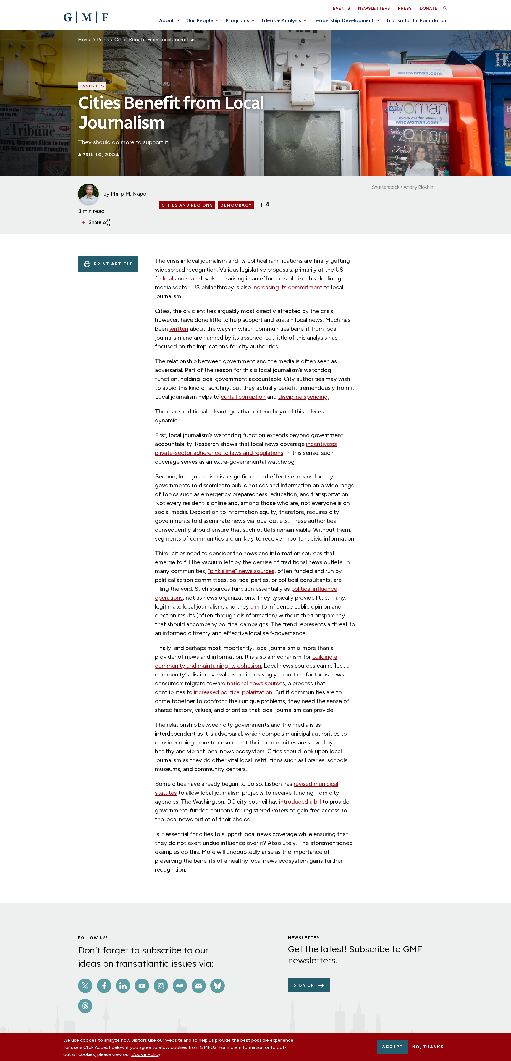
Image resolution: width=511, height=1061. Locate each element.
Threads (85, 1006)
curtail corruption (243, 396)
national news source (254, 683)
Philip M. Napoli (130, 193)
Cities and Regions (187, 205)
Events (341, 8)
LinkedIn (123, 986)
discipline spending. (303, 396)
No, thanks (428, 1046)
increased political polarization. (234, 692)
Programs (237, 20)
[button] (445, 8)
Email (199, 986)
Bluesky (217, 986)
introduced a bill (300, 801)
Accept (392, 1046)
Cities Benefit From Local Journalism (155, 40)
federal (164, 278)
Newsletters (374, 8)
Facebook (104, 986)
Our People (199, 20)
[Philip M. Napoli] (88, 194)
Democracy (236, 205)
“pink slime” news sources (241, 571)
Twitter (85, 986)
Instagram (161, 986)
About (166, 20)
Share (94, 222)
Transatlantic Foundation (417, 20)
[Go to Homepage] (85, 17)
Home (85, 40)
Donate (428, 8)
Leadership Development (343, 20)
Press (405, 8)
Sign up (303, 985)
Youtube (142, 986)
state (193, 278)
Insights (92, 86)
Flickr (180, 986)
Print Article (113, 264)
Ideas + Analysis (281, 20)
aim (255, 606)
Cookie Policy (145, 1054)
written (178, 328)
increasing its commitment (288, 287)
